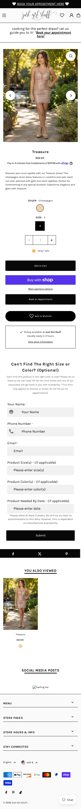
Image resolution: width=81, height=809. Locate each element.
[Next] (71, 95)
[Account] (71, 15)
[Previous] (10, 95)
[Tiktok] (20, 792)
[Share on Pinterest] (66, 553)
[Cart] (78, 15)
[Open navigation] (10, 15)
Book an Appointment (40, 299)
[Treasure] (20, 604)
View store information (40, 341)
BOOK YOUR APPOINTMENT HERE (40, 4)
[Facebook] (6, 792)
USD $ (30, 762)
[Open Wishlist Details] (62, 15)
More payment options (40, 289)
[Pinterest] (13, 792)
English (7, 762)
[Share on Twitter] (39, 553)
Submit (41, 535)
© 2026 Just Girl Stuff (15, 802)
